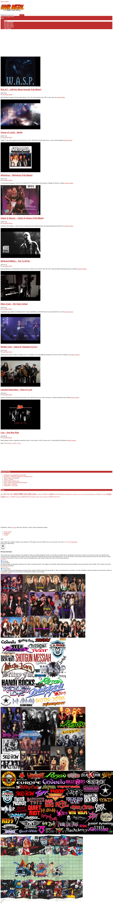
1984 (2, 494)
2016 (48, 494)
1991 (29, 494)
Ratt (27, 496)
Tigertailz (44, 496)
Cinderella (75, 494)
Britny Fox (69, 494)
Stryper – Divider (8, 479)
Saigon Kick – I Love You (11, 485)
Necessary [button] (3, 559)
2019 (58, 494)
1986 (8, 494)
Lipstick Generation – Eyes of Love (16, 390)
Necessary (5, 561)
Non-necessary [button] (4, 567)
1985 (4, 494)
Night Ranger (18, 496)
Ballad (65, 494)
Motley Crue (8, 496)
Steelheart (33, 496)
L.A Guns (104, 494)
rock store (13, 527)
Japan (98, 494)
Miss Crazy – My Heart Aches (14, 304)
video (51, 496)
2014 (45, 494)
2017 (52, 494)
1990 (25, 494)
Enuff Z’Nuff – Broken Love (11, 481)
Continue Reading (60, 97)
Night (13, 496)
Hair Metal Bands (7, 437)
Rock (29, 496)
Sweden (37, 496)
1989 (20, 493)
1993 (37, 494)
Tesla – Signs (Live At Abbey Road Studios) (15, 482)
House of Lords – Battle (11, 132)
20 (15, 443)
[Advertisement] (56, 42)
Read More (74, 542)
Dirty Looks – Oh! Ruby (10, 484)
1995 (40, 494)
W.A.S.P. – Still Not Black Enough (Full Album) (21, 89)
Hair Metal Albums (7, 94)
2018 (55, 494)
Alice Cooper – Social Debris (11, 478)
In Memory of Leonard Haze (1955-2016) (15, 475)
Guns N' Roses (86, 494)
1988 (15, 494)
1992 (34, 494)
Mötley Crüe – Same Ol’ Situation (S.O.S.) (19, 347)
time (48, 496)
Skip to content (5, 1)
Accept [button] (65, 542)
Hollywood (94, 494)
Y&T (59, 496)
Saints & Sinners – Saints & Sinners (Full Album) (22, 218)
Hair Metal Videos (7, 137)
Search (2, 15)
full (81, 494)
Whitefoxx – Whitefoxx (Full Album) (17, 175)
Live (109, 494)
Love (3, 496)
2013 (42, 494)
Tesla (41, 496)
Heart (90, 494)
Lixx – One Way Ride (10, 432)
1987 (11, 494)
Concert (79, 494)
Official (23, 496)
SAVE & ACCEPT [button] (6, 573)
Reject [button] (69, 542)
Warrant (55, 496)
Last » (19, 443)
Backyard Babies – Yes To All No (15, 261)
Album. (62, 494)
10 (13, 443)
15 (14, 443)
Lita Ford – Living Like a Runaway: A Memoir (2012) (18, 476)
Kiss (101, 494)
